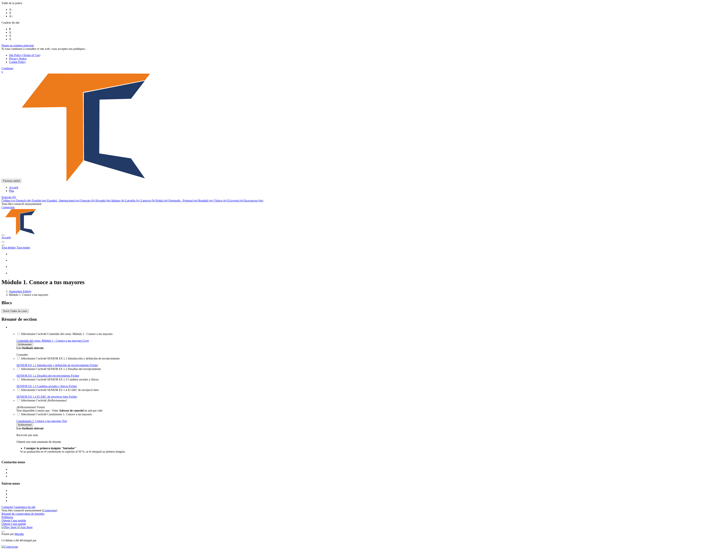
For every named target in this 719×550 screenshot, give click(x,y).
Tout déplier (8, 247)
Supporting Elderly (20, 291)
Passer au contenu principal (17, 45)
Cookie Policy (17, 62)
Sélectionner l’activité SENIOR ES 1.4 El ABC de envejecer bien (60, 390)
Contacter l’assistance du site (18, 507)
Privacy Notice (18, 58)
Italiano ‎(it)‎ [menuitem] (118, 200)
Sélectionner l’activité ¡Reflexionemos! (44, 400)
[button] (8, 197)
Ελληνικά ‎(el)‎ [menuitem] (235, 200)
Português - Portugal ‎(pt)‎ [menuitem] (183, 200)
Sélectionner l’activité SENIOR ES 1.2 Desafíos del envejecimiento (61, 369)
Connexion (8, 207)
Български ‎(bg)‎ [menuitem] (253, 200)
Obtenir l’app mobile (13, 520)
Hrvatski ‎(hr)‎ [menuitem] (103, 200)
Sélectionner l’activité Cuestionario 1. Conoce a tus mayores (56, 414)
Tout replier (23, 247)
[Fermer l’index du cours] (2, 241)
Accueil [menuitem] (13, 187)
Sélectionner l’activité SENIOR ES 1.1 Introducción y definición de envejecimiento (70, 358)
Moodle (19, 534)
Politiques (7, 517)
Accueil (6, 237)
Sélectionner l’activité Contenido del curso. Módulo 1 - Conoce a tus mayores (67, 334)
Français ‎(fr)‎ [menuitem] (87, 200)
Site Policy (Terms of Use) (24, 55)
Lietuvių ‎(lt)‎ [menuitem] (148, 200)
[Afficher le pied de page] (2, 531)
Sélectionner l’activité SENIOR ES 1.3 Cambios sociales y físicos (60, 379)
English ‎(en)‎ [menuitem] (39, 200)
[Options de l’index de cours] (2, 245)
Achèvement (25, 344)
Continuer (7, 68)
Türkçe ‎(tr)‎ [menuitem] (220, 200)
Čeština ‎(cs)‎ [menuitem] (8, 200)
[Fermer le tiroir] (2, 235)
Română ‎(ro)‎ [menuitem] (206, 200)
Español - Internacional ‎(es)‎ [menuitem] (63, 200)
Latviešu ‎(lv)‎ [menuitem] (133, 200)
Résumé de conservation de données (22, 513)
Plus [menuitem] (11, 190)
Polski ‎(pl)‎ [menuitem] (162, 200)
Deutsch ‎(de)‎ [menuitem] (24, 200)
